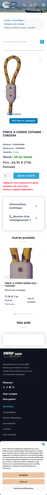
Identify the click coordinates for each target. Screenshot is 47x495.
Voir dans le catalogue (23, 121)
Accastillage (9, 412)
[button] (43, 444)
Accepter (23, 475)
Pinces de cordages (15, 290)
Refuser (23, 482)
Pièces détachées (12, 418)
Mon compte (9, 435)
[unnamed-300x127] (13, 355)
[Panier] (35, 5)
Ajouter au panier (26, 176)
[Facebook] (7, 387)
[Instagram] (13, 387)
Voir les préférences (23, 488)
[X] (4, 387)
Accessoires (9, 423)
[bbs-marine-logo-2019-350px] (10, 5)
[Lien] (24, 5)
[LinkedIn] (10, 387)
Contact (7, 429)
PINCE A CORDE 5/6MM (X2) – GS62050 (21, 284)
